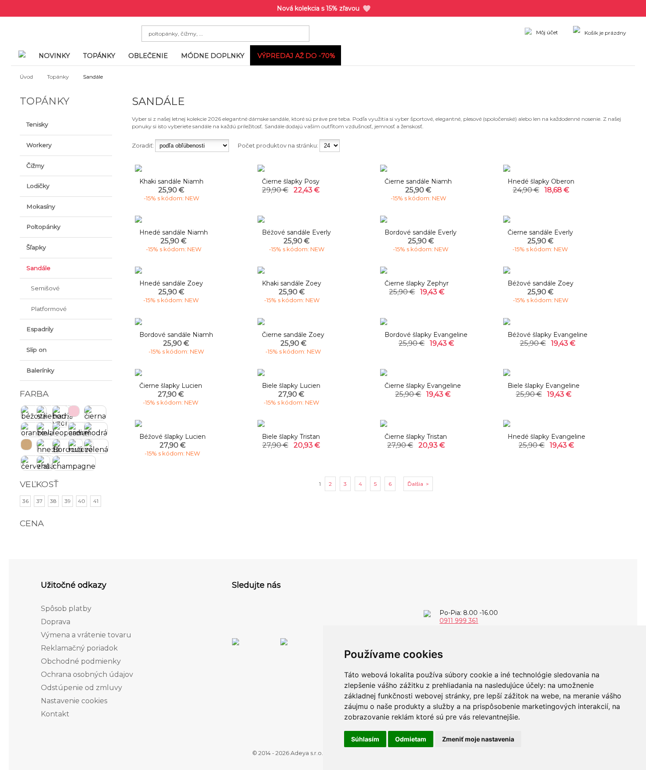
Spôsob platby (66, 608)
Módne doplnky (212, 56)
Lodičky (37, 185)
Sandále (38, 267)
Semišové (45, 288)
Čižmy (35, 165)
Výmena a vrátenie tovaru (86, 635)
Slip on (36, 349)
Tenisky (37, 124)
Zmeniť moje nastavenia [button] (478, 739)
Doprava (55, 622)
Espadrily (39, 329)
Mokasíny (40, 206)
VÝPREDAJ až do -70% (296, 56)
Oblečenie (148, 56)
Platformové (49, 308)
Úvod (26, 76)
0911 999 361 (458, 621)
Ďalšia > (418, 484)
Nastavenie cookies (74, 701)
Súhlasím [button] (365, 739)
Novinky (54, 56)
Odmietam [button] (410, 739)
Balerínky (40, 370)
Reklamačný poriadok (79, 648)
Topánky (99, 56)
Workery (38, 144)
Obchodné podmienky (81, 661)
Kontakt (55, 714)
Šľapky (36, 247)
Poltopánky (43, 226)
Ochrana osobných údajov (87, 674)
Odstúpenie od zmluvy (81, 687)
